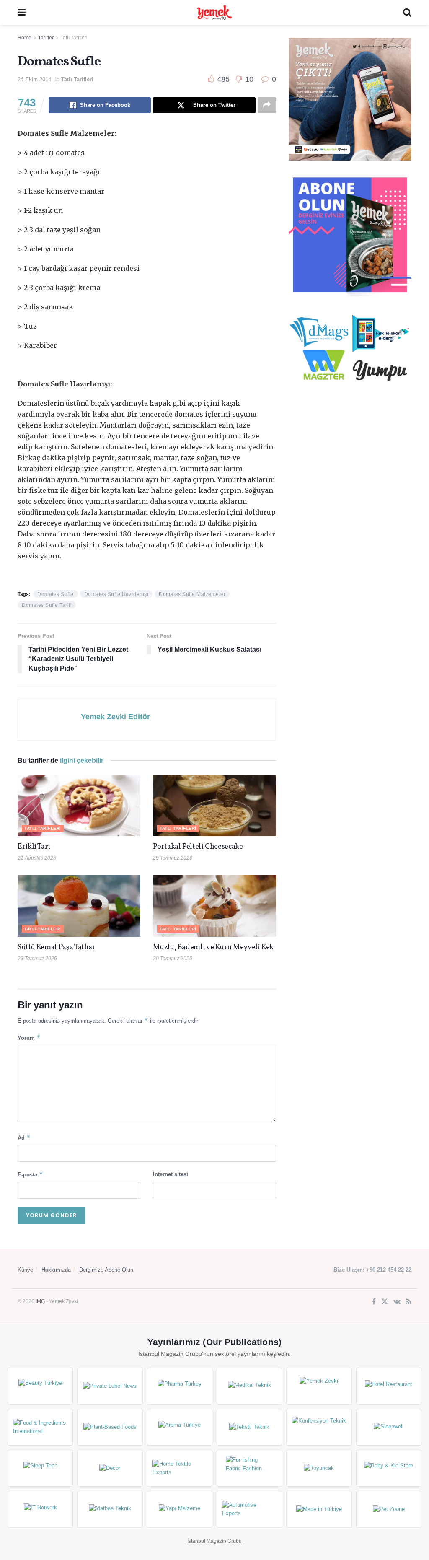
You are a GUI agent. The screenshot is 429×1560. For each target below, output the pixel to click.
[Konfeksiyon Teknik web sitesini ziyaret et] (318, 1427)
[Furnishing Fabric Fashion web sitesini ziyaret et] (249, 1468)
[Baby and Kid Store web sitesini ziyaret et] (388, 1468)
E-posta (30, 1174)
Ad (24, 1137)
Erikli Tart (36, 847)
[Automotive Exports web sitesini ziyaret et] (249, 1509)
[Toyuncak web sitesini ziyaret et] (318, 1468)
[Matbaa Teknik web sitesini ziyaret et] (109, 1509)
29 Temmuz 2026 (172, 858)
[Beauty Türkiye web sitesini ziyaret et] (40, 1386)
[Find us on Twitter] (384, 1302)
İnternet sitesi (170, 1174)
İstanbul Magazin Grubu (214, 1541)
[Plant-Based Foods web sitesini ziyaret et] (109, 1427)
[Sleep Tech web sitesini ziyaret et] (40, 1468)
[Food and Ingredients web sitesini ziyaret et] (40, 1427)
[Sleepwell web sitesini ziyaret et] (388, 1427)
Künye (25, 1270)
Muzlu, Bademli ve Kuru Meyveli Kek (213, 947)
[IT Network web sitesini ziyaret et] (40, 1509)
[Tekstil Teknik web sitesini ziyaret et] (249, 1427)
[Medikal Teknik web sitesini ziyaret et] (249, 1386)
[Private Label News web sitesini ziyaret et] (109, 1386)
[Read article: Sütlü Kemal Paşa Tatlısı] (79, 906)
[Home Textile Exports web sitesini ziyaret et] (179, 1468)
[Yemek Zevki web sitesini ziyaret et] (318, 1386)
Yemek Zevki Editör (115, 717)
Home (24, 38)
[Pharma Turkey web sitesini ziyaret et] (179, 1386)
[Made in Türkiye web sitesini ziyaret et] (318, 1509)
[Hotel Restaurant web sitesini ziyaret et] (388, 1386)
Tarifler (46, 38)
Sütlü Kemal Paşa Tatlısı (56, 947)
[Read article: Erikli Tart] (79, 805)
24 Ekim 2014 (34, 79)
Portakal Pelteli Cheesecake (198, 847)
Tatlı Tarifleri (74, 38)
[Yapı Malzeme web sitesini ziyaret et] (179, 1509)
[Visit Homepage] (214, 12)
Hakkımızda (56, 1270)
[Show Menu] (22, 12)
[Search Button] (407, 12)
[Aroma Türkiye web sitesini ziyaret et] (179, 1427)
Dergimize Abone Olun (106, 1270)
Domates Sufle (55, 594)
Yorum (29, 1038)
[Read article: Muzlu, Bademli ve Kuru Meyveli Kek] (214, 906)
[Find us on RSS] (408, 1302)
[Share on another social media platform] (267, 105)
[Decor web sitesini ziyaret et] (109, 1468)
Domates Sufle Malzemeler (192, 594)
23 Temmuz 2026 (37, 958)
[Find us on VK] (397, 1302)
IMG (40, 1301)
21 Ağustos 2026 (37, 858)
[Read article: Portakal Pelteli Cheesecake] (214, 805)
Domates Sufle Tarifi (47, 605)
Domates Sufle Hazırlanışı (116, 594)
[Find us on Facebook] (374, 1302)
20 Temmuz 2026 (172, 958)
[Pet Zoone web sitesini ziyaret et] (388, 1509)
